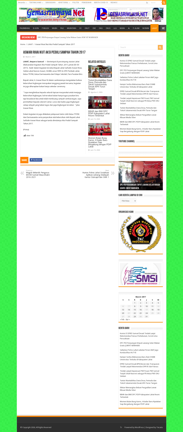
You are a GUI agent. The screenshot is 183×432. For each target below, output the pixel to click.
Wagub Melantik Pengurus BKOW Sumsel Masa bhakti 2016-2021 (38, 174)
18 (152, 310)
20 (123, 313)
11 (152, 306)
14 (129, 310)
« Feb (122, 319)
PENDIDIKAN (86, 3)
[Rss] (147, 2)
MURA (122, 28)
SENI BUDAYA (50, 3)
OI (80, 28)
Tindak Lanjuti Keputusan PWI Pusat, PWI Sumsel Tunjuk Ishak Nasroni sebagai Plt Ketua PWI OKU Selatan (139, 101)
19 (158, 310)
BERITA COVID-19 (101, 3)
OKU (101, 28)
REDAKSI (114, 3)
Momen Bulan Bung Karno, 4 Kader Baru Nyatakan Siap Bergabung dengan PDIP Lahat (99, 142)
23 (141, 313)
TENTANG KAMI (35, 3)
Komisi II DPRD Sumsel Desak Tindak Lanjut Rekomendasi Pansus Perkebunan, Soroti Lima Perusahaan (138, 63)
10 (147, 306)
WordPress (139, 427)
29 (135, 317)
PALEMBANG (25, 28)
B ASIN (36, 28)
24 (147, 313)
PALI (62, 28)
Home (22, 44)
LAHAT (154, 28)
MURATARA (71, 28)
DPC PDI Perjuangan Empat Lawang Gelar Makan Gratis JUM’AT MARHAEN (68, 37)
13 (123, 310)
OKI (94, 28)
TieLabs (159, 427)
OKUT (87, 28)
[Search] (164, 2)
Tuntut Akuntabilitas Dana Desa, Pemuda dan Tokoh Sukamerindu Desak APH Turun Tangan (100, 84)
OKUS (108, 28)
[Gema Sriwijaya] (52, 14)
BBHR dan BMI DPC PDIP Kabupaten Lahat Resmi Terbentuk (99, 113)
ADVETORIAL (63, 3)
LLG (115, 28)
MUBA (54, 28)
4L (129, 28)
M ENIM (146, 28)
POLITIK (75, 3)
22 (135, 313)
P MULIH (45, 28)
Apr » (128, 319)
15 (135, 310)
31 (147, 317)
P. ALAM (136, 28)
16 (141, 310)
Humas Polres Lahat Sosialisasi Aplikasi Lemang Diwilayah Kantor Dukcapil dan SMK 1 (95, 174)
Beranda (21, 3)
